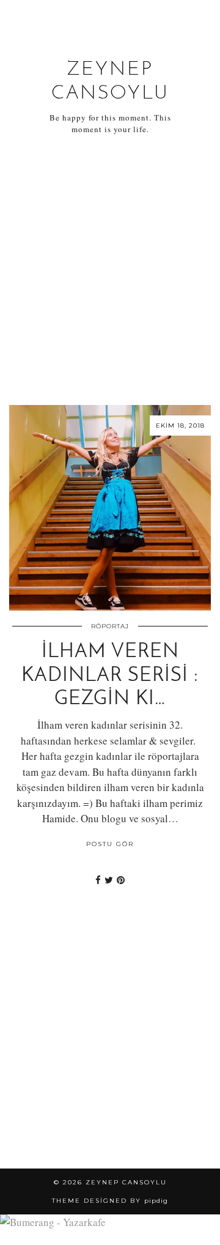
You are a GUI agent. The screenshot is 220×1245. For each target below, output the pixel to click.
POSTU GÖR (110, 844)
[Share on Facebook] (98, 880)
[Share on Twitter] (109, 880)
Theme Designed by (110, 1201)
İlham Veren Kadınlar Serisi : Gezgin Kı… (110, 675)
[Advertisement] (110, 270)
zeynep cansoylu (126, 1182)
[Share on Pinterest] (121, 880)
